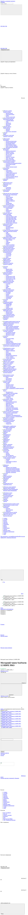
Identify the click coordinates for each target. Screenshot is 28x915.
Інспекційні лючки (10, 143)
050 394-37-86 (4, 26)
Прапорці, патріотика (11, 472)
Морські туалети (10, 152)
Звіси (7, 257)
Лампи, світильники (10, 387)
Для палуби (8, 254)
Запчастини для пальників (12, 409)
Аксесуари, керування (11, 131)
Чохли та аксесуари (10, 116)
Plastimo (8, 233)
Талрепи (8, 211)
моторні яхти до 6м (10, 276)
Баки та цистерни (10, 159)
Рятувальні (8, 188)
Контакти (15, 536)
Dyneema (8, 195)
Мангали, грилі (9, 405)
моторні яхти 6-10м (10, 277)
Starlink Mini (9, 304)
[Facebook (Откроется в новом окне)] (11, 558)
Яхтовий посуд (9, 392)
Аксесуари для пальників (12, 407)
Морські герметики (10, 350)
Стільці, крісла (9, 398)
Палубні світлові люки (11, 141)
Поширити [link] (3, 611)
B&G (7, 287)
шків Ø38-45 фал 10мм (11, 219)
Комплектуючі (9, 308)
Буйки (7, 115)
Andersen (8, 242)
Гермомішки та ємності (11, 461)
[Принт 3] (14, 720)
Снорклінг (8, 422)
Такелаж (5, 521)
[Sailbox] (7, 765)
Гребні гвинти (9, 341)
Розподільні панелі (10, 174)
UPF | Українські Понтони (10, 537)
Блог (18, 536)
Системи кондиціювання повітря (13, 163)
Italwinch (8, 125)
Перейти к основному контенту (8, 1)
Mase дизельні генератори (12, 327)
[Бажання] (14, 67)
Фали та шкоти (9, 197)
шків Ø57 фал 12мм (10, 220)
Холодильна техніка (10, 164)
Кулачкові (8, 226)
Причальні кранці (10, 114)
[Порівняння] (11, 55)
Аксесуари (8, 298)
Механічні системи (10, 333)
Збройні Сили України (11, 467)
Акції (4, 534)
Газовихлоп (8, 155)
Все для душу (9, 154)
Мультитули (9, 379)
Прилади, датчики (10, 157)
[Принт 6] (14, 727)
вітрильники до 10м (10, 278)
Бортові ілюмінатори (11, 142)
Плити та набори (10, 406)
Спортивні (8, 187)
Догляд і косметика (10, 358)
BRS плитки (9, 404)
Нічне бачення (9, 270)
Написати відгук (4, 671)
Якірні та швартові (10, 200)
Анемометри (9, 297)
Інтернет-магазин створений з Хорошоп (10, 778)
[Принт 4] (14, 722)
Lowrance (8, 283)
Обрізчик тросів (9, 342)
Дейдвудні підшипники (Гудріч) (13, 343)
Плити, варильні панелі (11, 166)
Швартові (8, 511)
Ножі (7, 377)
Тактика (5, 529)
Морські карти (9, 311)
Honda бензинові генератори (12, 328)
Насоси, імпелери (10, 153)
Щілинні (8, 228)
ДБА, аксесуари (9, 158)
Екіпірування (6, 528)
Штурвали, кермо (10, 334)
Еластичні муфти (10, 338)
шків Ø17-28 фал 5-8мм (11, 216)
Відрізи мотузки (9, 204)
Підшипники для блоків (11, 222)
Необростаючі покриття (11, 355)
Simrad (7, 294)
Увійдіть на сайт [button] (4, 696)
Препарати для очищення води (13, 415)
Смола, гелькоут (9, 356)
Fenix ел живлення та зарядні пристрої (15, 388)
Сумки (7, 460)
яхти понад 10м (9, 280)
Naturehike (8, 396)
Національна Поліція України (13, 469)
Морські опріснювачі (11, 151)
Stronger (8, 130)
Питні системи (9, 414)
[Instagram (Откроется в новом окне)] (11, 548)
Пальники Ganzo (10, 403)
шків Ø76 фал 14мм (10, 221)
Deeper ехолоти (9, 295)
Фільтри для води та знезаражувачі (14, 416)
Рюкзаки (8, 459)
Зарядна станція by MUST (12, 176)
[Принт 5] (14, 724)
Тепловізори (9, 271)
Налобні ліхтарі (9, 385)
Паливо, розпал (9, 410)
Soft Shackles (9, 203)
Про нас (2, 536)
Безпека (5, 520)
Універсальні (9, 198)
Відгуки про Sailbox (8, 818)
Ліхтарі (7, 383)
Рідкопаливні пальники (11, 401)
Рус (4, 582)
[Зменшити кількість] (11, 733)
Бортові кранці (9, 113)
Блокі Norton (9, 215)
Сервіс (7, 306)
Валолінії (8, 339)
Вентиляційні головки (11, 144)
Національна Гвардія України (13, 468)
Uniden (7, 286)
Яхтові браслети (10, 455)
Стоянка (5, 518)
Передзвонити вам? (5, 49)
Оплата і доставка (8, 536)
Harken (7, 243)
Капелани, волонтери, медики (13, 471)
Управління (6, 524)
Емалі (7, 351)
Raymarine (8, 288)
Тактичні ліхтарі (10, 384)
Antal (7, 241)
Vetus (7, 121)
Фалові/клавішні (10, 227)
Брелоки (8, 454)
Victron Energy (9, 171)
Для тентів (8, 255)
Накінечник (8, 210)
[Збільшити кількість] (11, 745)
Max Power (8, 124)
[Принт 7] (14, 712)
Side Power (8, 123)
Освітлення (8, 170)
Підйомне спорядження (8, 531)
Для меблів (8, 253)
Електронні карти (10, 314)
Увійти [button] (2, 709)
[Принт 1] (14, 715)
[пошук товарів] (11, 9)
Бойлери (8, 165)
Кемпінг (5, 526)
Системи (5, 519)
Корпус (5, 525)
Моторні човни (6, 530)
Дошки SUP (9, 423)
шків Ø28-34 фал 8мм (11, 217)
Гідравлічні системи (10, 332)
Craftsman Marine (10, 120)
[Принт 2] (14, 717)
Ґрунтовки (8, 353)
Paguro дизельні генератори (12, 326)
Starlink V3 (8, 305)
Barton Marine (9, 236)
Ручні (7, 275)
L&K (7, 232)
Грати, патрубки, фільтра (11, 146)
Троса (7, 209)
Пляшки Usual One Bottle (12, 393)
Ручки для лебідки (10, 244)
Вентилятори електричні (11, 147)
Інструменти (9, 378)
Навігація (5, 523)
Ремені (7, 453)
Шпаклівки (8, 354)
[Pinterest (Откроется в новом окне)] (11, 569)
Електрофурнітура (10, 177)
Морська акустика (10, 175)
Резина (7, 202)
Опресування (9, 208)
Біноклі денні (9, 269)
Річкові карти (9, 313)
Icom (7, 285)
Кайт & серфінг (9, 199)
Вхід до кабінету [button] (7, 812)
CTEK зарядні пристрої (11, 173)
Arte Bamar (8, 235)
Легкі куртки (9, 428)
